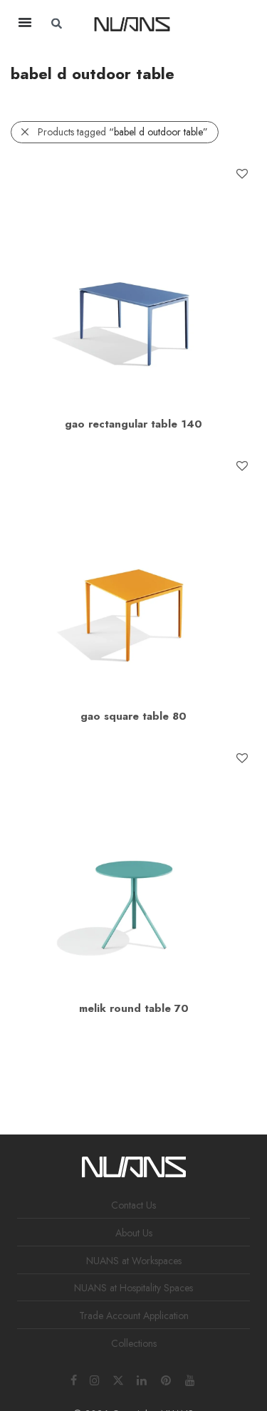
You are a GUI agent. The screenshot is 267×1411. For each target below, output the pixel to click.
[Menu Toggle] (25, 22)
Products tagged (123, 132)
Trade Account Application (134, 1315)
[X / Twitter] (118, 1379)
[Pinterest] (166, 1379)
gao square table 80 (133, 716)
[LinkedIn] (142, 1379)
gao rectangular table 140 (133, 424)
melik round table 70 (134, 1008)
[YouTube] (191, 1379)
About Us (133, 1233)
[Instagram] (95, 1379)
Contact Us (133, 1205)
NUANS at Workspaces (134, 1261)
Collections (134, 1343)
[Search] (221, 23)
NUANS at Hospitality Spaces (133, 1288)
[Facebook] (73, 1379)
